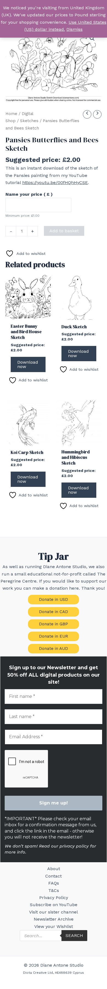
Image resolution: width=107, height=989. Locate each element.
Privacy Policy (53, 897)
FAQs (53, 883)
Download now (27, 364)
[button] (92, 38)
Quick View (28, 314)
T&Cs (53, 890)
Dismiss (74, 29)
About (53, 868)
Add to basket (64, 230)
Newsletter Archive (54, 919)
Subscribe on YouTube (53, 904)
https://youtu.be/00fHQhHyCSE (55, 182)
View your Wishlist (53, 926)
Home (11, 113)
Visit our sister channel (53, 912)
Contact (53, 876)
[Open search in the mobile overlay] (53, 935)
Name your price (29, 194)
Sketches (29, 120)
